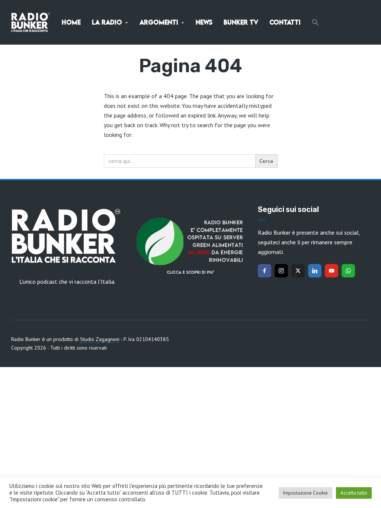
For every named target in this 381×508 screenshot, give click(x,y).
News (204, 22)
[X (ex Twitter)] (298, 270)
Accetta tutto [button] (353, 493)
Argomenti (159, 22)
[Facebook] (264, 270)
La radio (107, 22)
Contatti (285, 22)
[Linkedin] (314, 270)
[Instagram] (281, 270)
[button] (315, 22)
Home (71, 22)
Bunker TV (241, 22)
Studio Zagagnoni (99, 339)
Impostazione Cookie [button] (305, 493)
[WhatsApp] (348, 270)
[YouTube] (331, 270)
